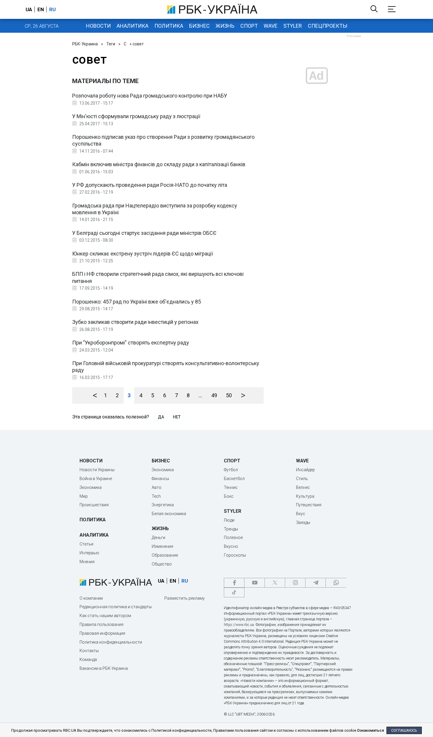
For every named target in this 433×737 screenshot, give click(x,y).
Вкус (300, 513)
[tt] (234, 592)
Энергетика (163, 504)
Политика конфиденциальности (111, 642)
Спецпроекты (327, 26)
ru (52, 9)
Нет (177, 417)
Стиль (302, 478)
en (40, 9)
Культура (305, 496)
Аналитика (132, 26)
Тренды (231, 529)
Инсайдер (305, 469)
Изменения (162, 546)
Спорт (249, 26)
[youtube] (254, 583)
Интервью (89, 552)
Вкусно (231, 546)
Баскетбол (234, 478)
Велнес (303, 487)
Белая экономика (169, 513)
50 (229, 395)
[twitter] (275, 583)
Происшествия (94, 504)
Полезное (233, 537)
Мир (84, 496)
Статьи (86, 544)
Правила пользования (101, 624)
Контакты (89, 650)
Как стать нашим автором (105, 615)
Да (161, 417)
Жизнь (225, 26)
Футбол (231, 469)
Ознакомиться (370, 730)
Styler (292, 26)
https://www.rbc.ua (239, 625)
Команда (88, 659)
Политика (168, 26)
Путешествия (308, 504)
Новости (98, 26)
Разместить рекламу (184, 598)
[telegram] (315, 583)
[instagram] (295, 583)
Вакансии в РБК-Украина (104, 668)
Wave (270, 26)
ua (29, 9)
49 (214, 395)
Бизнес (199, 26)
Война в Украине (96, 478)
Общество (162, 564)
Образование (165, 555)
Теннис (231, 487)
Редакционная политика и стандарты (116, 606)
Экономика (91, 487)
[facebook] (234, 583)
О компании (91, 598)
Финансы (160, 478)
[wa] (335, 583)
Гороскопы (235, 555)
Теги (110, 44)
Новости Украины (97, 469)
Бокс (229, 496)
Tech (156, 496)
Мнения (87, 561)
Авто (156, 487)
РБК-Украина (85, 44)
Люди (229, 520)
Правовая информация (102, 633)
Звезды (303, 522)
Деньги (158, 537)
